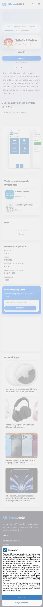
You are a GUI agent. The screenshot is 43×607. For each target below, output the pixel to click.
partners (16, 554)
